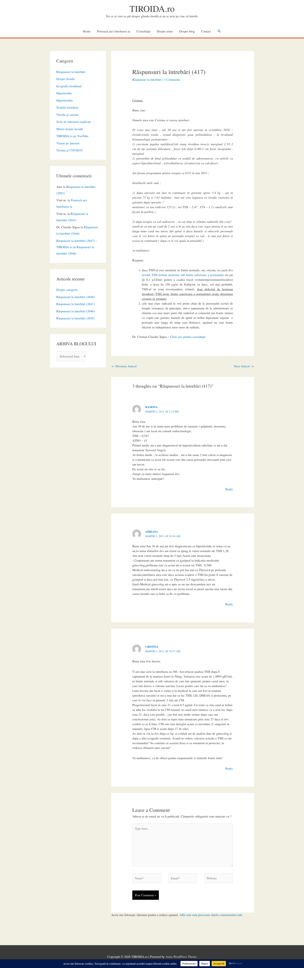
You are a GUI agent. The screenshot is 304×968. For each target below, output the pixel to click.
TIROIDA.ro (152, 8)
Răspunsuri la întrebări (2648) (75, 297)
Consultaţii (143, 31)
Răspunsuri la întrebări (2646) (75, 311)
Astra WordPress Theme (181, 956)
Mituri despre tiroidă (69, 129)
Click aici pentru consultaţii (187, 337)
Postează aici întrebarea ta (113, 31)
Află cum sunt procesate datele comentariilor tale (210, 915)
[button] (219, 31)
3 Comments (172, 79)
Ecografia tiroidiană (68, 86)
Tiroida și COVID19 (69, 150)
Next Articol (244, 366)
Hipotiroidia (64, 93)
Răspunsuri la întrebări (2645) (75, 318)
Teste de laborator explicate (73, 122)
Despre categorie (67, 289)
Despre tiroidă (65, 79)
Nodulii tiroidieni (67, 107)
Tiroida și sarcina (67, 114)
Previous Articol (124, 366)
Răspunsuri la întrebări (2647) (75, 304)
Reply (229, 489)
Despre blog (187, 31)
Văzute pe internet (68, 143)
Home (87, 31)
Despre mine (165, 31)
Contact (206, 31)
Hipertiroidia (64, 100)
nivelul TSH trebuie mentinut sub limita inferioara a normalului (183, 275)
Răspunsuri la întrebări (70, 72)
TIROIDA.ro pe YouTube (72, 136)
